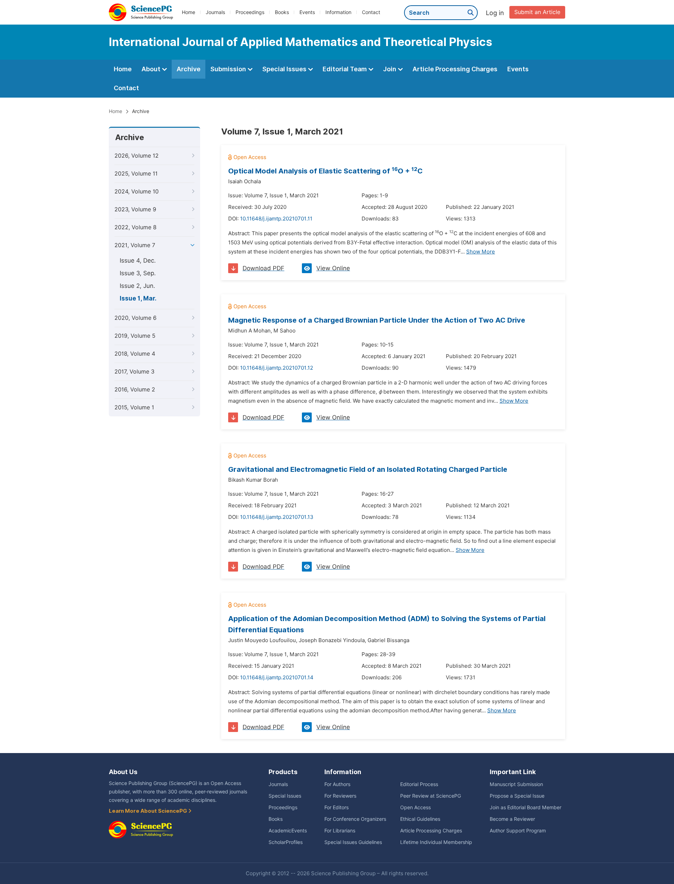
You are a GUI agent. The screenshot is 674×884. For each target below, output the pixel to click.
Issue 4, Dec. (138, 260)
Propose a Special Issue (517, 796)
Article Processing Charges (454, 69)
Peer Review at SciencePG (430, 796)
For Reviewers (340, 796)
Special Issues (285, 69)
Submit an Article (537, 12)
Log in (495, 13)
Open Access (415, 807)
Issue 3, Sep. (138, 273)
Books (282, 12)
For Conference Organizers (355, 819)
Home (188, 12)
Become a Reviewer (512, 819)
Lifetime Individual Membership (436, 842)
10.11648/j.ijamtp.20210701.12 (276, 368)
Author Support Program (518, 830)
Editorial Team (345, 69)
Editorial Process (419, 784)
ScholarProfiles (286, 842)
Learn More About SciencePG (148, 811)
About (151, 69)
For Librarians (339, 830)
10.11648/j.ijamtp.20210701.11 (276, 219)
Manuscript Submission (516, 784)
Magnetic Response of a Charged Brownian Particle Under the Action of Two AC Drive (376, 320)
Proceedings (250, 12)
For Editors (336, 807)
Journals (215, 12)
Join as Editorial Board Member (525, 807)
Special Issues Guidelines (353, 842)
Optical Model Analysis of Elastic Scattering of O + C (325, 171)
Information (338, 12)
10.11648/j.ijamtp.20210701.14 (276, 677)
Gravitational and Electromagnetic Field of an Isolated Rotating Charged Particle (367, 469)
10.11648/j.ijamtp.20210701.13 (276, 517)
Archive (188, 69)
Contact (371, 12)
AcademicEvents (288, 830)
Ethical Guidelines (420, 819)
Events (307, 12)
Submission (228, 69)
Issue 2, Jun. (137, 285)
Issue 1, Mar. (138, 298)
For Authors (337, 784)
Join (390, 69)
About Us (123, 772)
